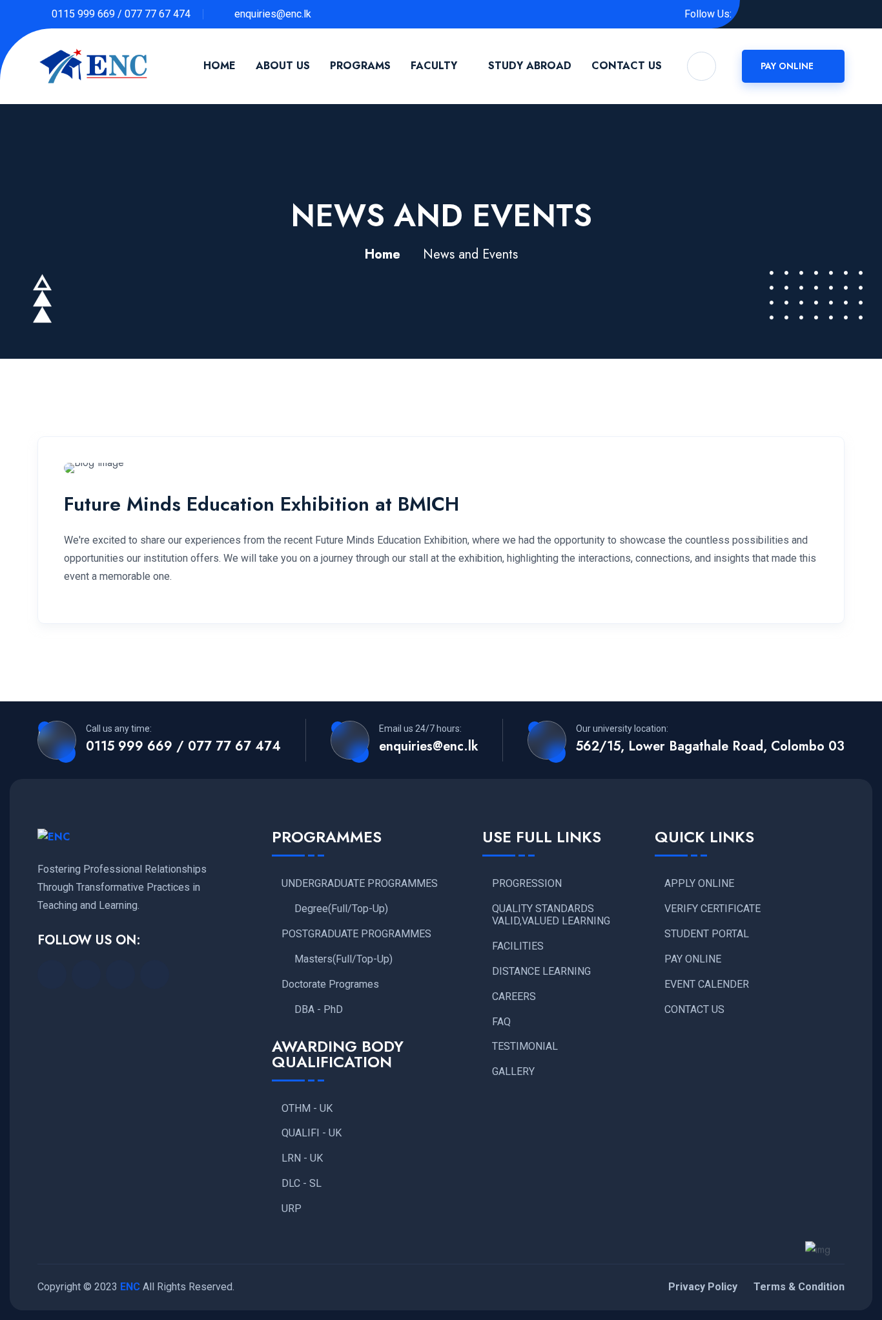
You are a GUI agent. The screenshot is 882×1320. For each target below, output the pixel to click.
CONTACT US (694, 1010)
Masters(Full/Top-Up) (343, 959)
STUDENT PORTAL (706, 934)
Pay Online (788, 65)
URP (292, 1209)
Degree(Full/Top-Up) (341, 909)
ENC (130, 1287)
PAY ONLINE (692, 959)
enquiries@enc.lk (271, 14)
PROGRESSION (527, 883)
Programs (360, 65)
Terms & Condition (799, 1287)
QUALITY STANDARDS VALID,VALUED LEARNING (551, 915)
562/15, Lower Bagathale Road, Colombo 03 (710, 746)
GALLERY (513, 1072)
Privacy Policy (702, 1287)
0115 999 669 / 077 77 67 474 (121, 14)
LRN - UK (302, 1158)
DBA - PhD (318, 1010)
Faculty (434, 65)
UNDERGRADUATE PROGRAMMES (360, 883)
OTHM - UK (307, 1108)
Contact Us (626, 65)
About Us (283, 65)
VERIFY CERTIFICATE (712, 909)
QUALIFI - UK (312, 1133)
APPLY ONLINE (699, 883)
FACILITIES (518, 946)
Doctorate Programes (330, 984)
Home (219, 65)
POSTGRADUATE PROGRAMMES (356, 934)
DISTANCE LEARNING (541, 971)
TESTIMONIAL (525, 1046)
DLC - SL (302, 1183)
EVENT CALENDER (706, 984)
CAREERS (514, 997)
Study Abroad (529, 65)
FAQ (501, 1022)
